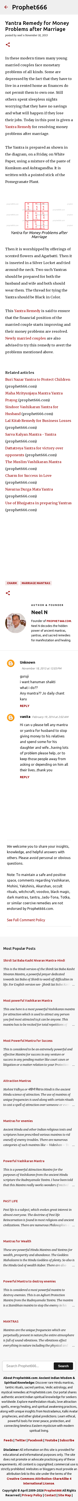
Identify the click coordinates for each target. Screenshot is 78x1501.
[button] (7, 45)
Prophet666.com (59, 621)
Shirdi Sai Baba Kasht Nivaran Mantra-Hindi (34, 960)
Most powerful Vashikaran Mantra (27, 1000)
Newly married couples (25, 338)
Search (63, 1366)
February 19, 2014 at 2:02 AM (50, 716)
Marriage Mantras (36, 583)
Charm (12, 583)
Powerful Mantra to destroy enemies (29, 1281)
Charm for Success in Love (28, 475)
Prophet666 (29, 7)
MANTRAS (10, 1321)
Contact (50, 1495)
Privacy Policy (32, 1495)
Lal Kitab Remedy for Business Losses (38, 420)
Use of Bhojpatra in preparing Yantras (38, 503)
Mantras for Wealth (17, 1241)
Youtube (51, 1440)
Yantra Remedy (18, 127)
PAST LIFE (10, 1201)
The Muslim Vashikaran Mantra (33, 462)
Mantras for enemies (18, 1121)
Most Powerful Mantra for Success (27, 1040)
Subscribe (67, 1440)
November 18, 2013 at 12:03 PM (41, 668)
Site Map (64, 1495)
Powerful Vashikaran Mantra (23, 1161)
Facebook (35, 1440)
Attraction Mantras (17, 1081)
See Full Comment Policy (26, 920)
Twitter (20, 1440)
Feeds (8, 1440)
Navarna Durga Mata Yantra (29, 489)
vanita (25, 717)
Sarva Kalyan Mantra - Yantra (30, 434)
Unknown (27, 662)
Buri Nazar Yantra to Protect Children (37, 379)
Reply (24, 706)
